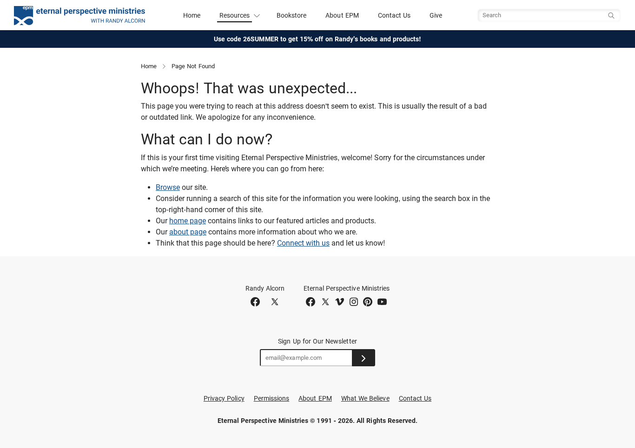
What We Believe (365, 398)
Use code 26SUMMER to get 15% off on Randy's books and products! (318, 39)
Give (436, 15)
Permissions (272, 398)
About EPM (342, 15)
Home (191, 15)
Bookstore (292, 15)
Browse (168, 187)
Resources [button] (234, 15)
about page (187, 231)
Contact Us (394, 15)
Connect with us (303, 243)
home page (187, 220)
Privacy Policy (224, 398)
